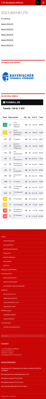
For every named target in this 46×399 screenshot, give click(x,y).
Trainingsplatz (8, 319)
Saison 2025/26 (7, 45)
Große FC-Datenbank (9, 269)
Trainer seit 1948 (9, 306)
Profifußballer (9, 257)
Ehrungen (7, 253)
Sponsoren (7, 261)
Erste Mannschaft (10, 278)
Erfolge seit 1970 (9, 294)
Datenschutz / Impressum (8, 396)
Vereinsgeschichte (10, 298)
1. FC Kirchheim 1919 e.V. (12, 2)
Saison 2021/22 (7, 24)
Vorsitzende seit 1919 (11, 302)
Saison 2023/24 (7, 34)
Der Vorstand (8, 245)
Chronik (4, 290)
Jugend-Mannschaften (11, 327)
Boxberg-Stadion (9, 315)
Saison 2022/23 (7, 29)
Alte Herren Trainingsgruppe (14, 286)
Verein (3, 237)
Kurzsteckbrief (9, 241)
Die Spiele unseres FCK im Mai (11, 378)
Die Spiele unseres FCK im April (12, 382)
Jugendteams (6, 323)
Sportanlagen (6, 310)
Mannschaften (6, 274)
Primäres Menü (43, 2)
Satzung (6, 265)
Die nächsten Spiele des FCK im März (14, 386)
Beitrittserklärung (10, 249)
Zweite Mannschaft (10, 282)
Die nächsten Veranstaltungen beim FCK (15, 374)
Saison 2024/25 (7, 40)
